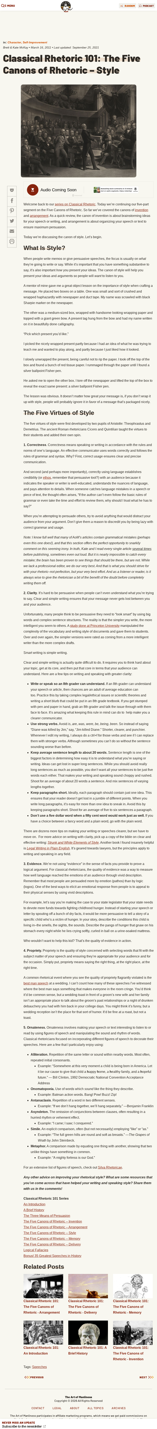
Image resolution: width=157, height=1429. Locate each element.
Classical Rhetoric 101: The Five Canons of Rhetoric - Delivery (86, 1306)
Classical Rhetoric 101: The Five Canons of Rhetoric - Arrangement (42, 1306)
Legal (57, 1408)
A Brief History (34, 1210)
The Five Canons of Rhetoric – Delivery (52, 1244)
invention (141, 210)
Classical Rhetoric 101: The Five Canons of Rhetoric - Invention (131, 1353)
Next (143, 1377)
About (75, 1408)
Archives (119, 1408)
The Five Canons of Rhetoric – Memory (52, 1238)
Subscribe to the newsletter (22, 1426)
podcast (148, 5)
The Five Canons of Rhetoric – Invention (53, 1221)
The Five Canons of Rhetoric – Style (50, 1233)
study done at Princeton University (95, 625)
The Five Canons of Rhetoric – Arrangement (55, 1227)
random (130, 5)
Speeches (39, 1367)
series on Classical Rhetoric (75, 204)
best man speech (36, 983)
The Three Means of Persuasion (47, 1215)
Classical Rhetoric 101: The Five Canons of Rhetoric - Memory (131, 1306)
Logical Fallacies (36, 1250)
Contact (38, 1408)
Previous (37, 1377)
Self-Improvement (35, 42)
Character (14, 42)
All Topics (95, 1408)
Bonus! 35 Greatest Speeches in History (52, 1256)
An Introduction (34, 1204)
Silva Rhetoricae (110, 1167)
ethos (47, 477)
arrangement (39, 215)
